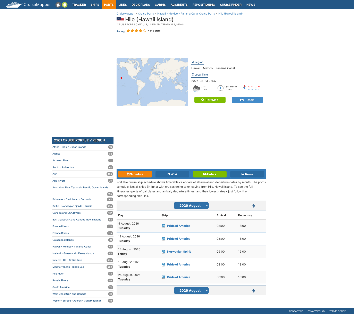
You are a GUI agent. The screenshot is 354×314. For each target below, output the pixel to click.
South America (82, 287)
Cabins (160, 4)
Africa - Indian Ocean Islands (82, 146)
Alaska (82, 153)
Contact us (296, 311)
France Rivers (82, 233)
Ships (95, 4)
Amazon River (81, 160)
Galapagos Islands (82, 239)
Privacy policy (316, 311)
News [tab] (248, 174)
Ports (109, 4)
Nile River (82, 273)
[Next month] (253, 205)
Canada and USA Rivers (82, 212)
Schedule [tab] (136, 174)
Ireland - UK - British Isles (82, 260)
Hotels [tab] (211, 174)
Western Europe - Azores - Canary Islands (82, 300)
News (250, 4)
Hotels (249, 100)
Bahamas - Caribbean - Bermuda (82, 199)
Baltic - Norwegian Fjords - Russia (82, 206)
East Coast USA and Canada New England (82, 219)
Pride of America (178, 225)
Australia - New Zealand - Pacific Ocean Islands (82, 188)
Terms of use (337, 311)
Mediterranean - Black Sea (82, 266)
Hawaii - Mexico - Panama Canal (213, 68)
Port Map (211, 100)
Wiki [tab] (173, 174)
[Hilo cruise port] (152, 81)
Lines (123, 4)
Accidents (179, 4)
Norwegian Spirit (179, 251)
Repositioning (204, 4)
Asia (82, 173)
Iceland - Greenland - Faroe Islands (82, 253)
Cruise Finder (231, 4)
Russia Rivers (82, 280)
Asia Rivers (82, 180)
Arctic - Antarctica (82, 167)
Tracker (79, 4)
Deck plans (141, 4)
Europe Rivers (82, 226)
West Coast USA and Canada (82, 293)
